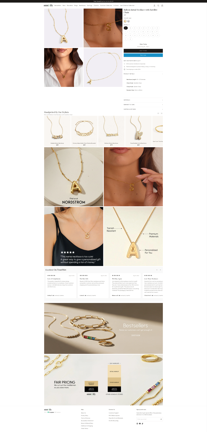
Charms (96, 5)
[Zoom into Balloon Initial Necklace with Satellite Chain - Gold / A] (63, 28)
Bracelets (70, 5)
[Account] (154, 6)
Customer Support (114, 413)
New (64, 5)
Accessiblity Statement (87, 420)
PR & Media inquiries (114, 415)
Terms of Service (85, 418)
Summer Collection (106, 5)
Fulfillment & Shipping (87, 426)
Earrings (89, 5)
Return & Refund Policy (87, 423)
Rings (76, 5)
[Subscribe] (161, 419)
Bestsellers (57, 5)
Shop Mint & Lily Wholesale (116, 418)
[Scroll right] (161, 113)
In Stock (116, 5)
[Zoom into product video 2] (103, 28)
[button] (162, 6)
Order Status (84, 428)
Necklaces (82, 5)
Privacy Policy (84, 415)
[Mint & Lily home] (48, 5)
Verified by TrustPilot (59, 295)
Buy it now (143, 55)
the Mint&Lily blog (113, 420)
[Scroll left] (158, 113)
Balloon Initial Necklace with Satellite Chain (61, 114)
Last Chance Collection (127, 5)
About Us (83, 413)
